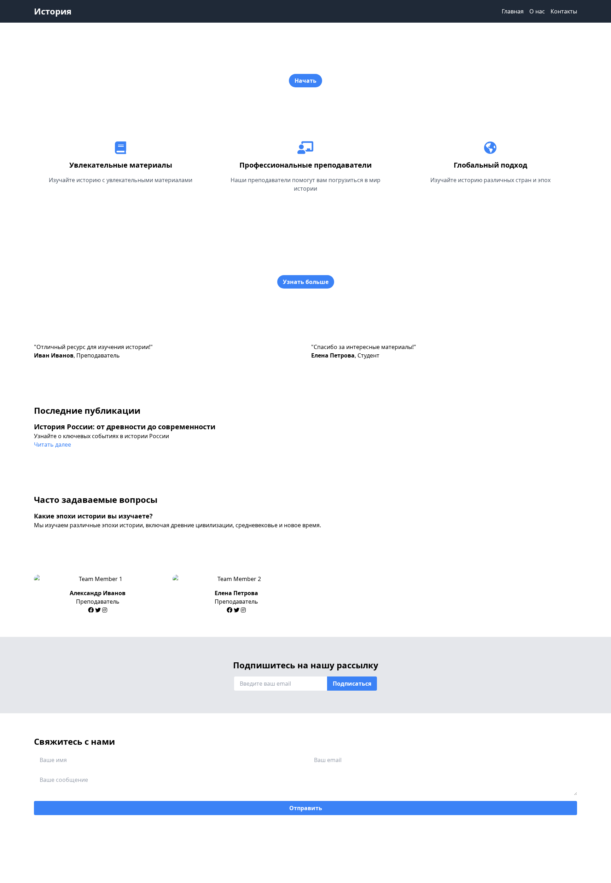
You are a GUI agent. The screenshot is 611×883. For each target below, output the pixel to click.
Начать (305, 81)
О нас (537, 11)
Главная (513, 11)
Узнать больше (305, 282)
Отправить (305, 808)
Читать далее (52, 444)
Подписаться (352, 683)
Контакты (564, 11)
